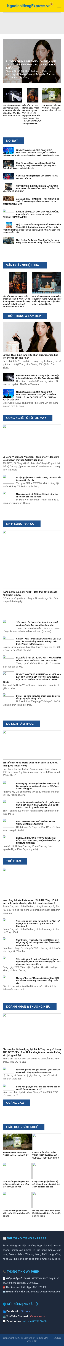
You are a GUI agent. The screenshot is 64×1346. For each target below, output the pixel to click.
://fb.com (25, 1311)
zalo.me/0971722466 (35, 1321)
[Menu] (59, 6)
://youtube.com (38, 1316)
